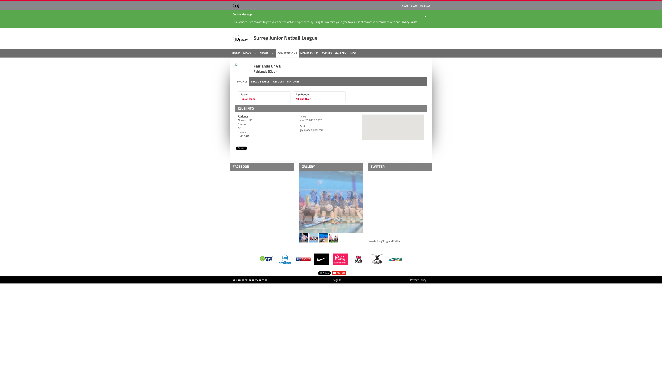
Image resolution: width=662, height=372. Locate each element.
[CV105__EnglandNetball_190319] (333, 237)
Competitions (287, 53)
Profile (242, 81)
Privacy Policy (418, 280)
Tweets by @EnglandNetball (384, 241)
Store (414, 5)
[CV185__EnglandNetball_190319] (303, 237)
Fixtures (293, 81)
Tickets (404, 5)
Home (236, 53)
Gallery (340, 53)
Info (353, 53)
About (264, 53)
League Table (260, 81)
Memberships (309, 53)
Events (327, 53)
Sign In (337, 280)
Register (425, 5)
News (247, 53)
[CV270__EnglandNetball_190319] (331, 202)
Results (278, 81)
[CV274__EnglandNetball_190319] (313, 237)
